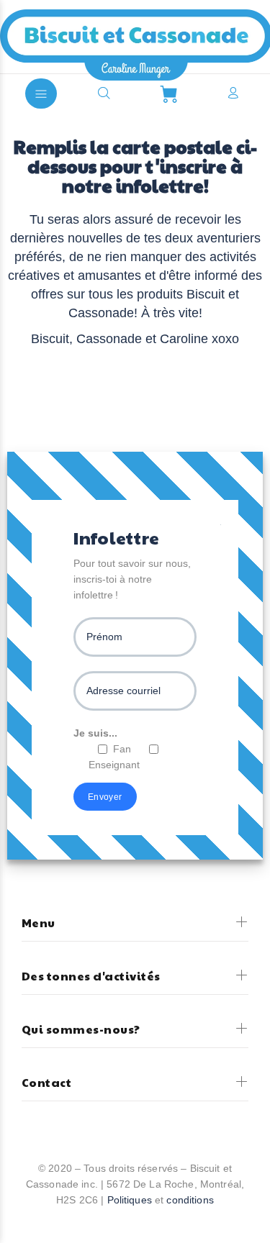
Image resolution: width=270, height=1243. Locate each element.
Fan (122, 749)
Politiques (129, 1200)
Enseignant (114, 764)
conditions (189, 1200)
